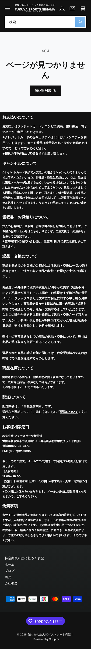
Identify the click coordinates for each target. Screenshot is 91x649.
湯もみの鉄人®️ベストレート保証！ (50, 634)
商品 (8, 577)
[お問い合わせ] (72, 8)
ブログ (9, 571)
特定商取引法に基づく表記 (24, 558)
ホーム (9, 564)
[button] (7, 8)
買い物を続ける (45, 90)
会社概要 (11, 583)
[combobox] (45, 22)
